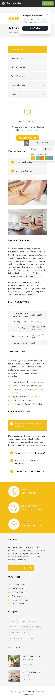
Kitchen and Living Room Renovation (32, 673)
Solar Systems (17, 94)
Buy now (47, 3)
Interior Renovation (18, 49)
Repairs (27, 633)
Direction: (34, 149)
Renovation (15, 633)
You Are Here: (14, 32)
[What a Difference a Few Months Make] (14, 661)
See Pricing (35, 28)
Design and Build (18, 58)
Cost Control (34, 396)
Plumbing (36, 627)
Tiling (30, 638)
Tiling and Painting (18, 67)
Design (22, 621)
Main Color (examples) (39, 154)
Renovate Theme (34, 692)
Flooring (33, 621)
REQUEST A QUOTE (27, 138)
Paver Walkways (17, 76)
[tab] (27, 425)
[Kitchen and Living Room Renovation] (14, 676)
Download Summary (24, 171)
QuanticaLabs (7, 3)
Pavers (25, 627)
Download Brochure (24, 162)
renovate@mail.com (31, 525)
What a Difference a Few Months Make (32, 658)
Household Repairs (19, 85)
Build (12, 621)
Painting (14, 627)
